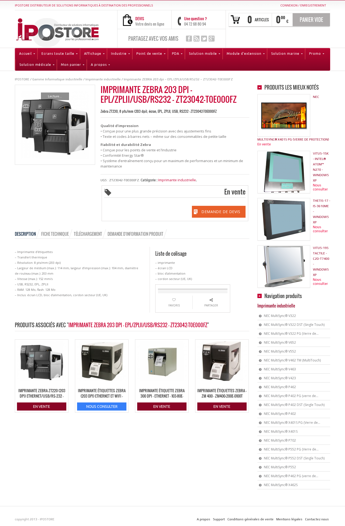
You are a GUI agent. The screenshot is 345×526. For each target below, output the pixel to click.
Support (219, 519)
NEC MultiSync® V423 (280, 378)
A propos (203, 519)
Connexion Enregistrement (303, 5)
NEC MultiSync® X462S (281, 485)
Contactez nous (317, 519)
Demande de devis (220, 211)
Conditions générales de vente (250, 519)
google (212, 39)
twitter (204, 39)
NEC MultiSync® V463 (280, 369)
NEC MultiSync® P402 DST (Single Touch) (294, 404)
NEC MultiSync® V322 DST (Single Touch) (294, 324)
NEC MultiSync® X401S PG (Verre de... (292, 422)
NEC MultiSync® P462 (280, 387)
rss (196, 39)
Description (25, 234)
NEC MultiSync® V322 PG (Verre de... (291, 333)
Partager (211, 305)
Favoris (174, 305)
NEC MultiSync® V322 (280, 315)
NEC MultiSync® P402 (280, 413)
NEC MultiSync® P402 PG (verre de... (291, 396)
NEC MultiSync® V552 (280, 351)
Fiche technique (55, 234)
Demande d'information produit (135, 234)
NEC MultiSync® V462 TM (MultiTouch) (292, 360)
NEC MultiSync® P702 (280, 440)
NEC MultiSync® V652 (280, 342)
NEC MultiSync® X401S (281, 431)
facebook (189, 39)
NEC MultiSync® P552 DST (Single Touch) (294, 458)
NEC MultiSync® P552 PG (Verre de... (291, 449)
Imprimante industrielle (177, 179)
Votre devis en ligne (149, 24)
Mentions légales (289, 519)
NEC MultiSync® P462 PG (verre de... (291, 476)
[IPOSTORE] (57, 31)
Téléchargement (88, 234)
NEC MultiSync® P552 (280, 467)
